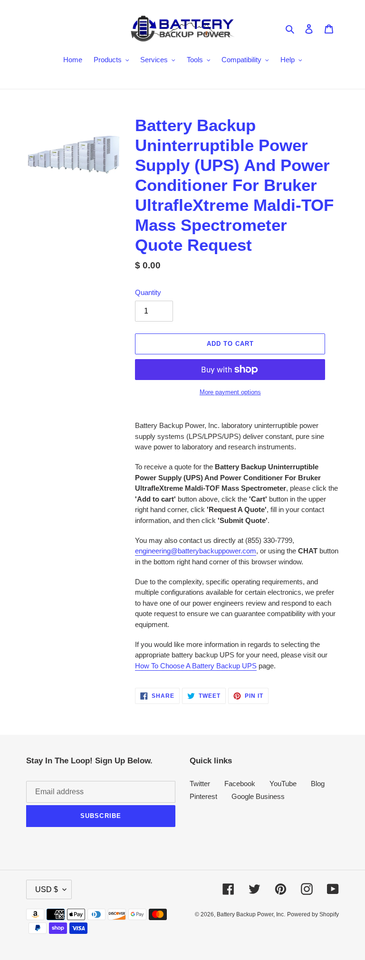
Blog (318, 783)
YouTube (283, 783)
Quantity (148, 292)
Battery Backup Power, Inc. (251, 914)
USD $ (46, 889)
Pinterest (203, 796)
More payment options (230, 392)
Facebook (239, 783)
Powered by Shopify (313, 914)
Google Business (258, 796)
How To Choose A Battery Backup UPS (196, 666)
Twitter (200, 783)
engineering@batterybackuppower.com (195, 551)
